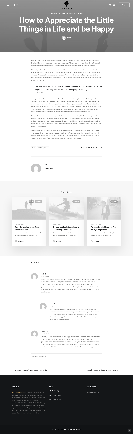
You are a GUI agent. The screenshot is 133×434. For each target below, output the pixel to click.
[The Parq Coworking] (66, 5)
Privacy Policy (56, 395)
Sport (40, 147)
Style (46, 147)
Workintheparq (94, 392)
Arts (31, 201)
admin (69, 38)
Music (33, 147)
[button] (81, 148)
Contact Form (56, 399)
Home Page (56, 391)
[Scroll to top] (129, 430)
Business (54, 13)
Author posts (49, 168)
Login (124, 5)
